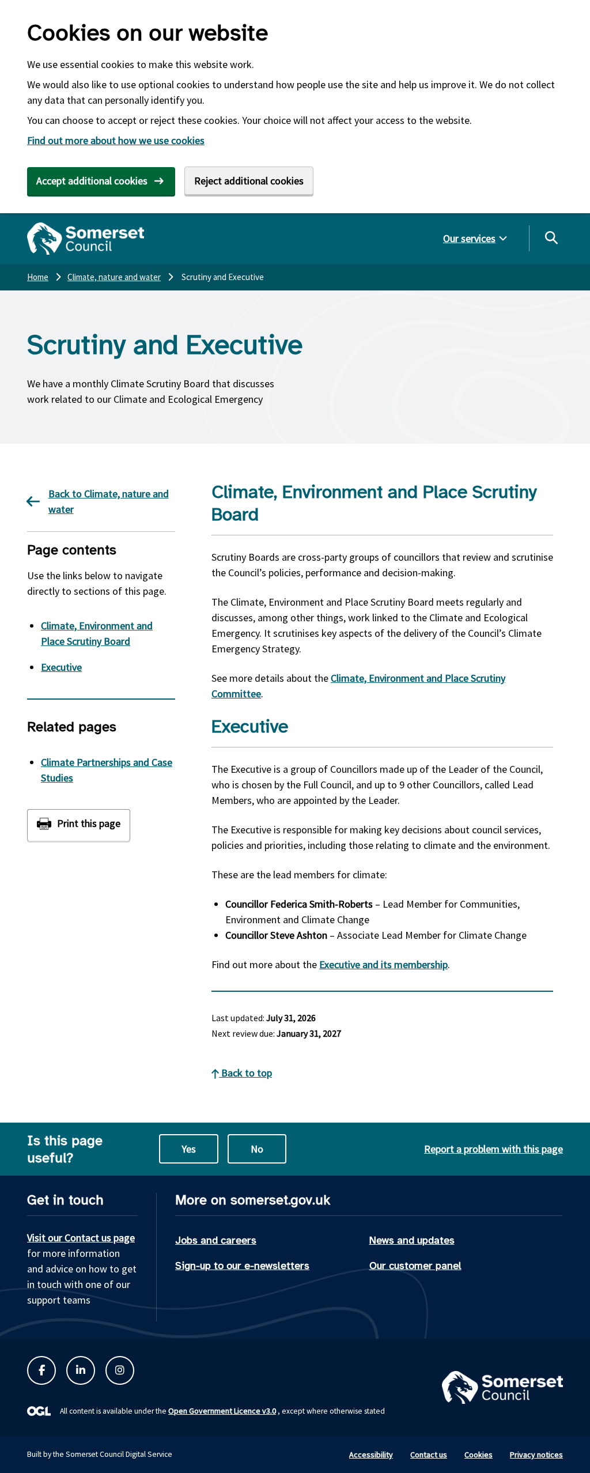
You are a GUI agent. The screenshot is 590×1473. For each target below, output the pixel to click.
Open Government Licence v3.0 (222, 1411)
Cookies (478, 1454)
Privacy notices (536, 1454)
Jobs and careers (215, 1240)
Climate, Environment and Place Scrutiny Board (97, 633)
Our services (469, 238)
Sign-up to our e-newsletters (242, 1265)
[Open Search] (551, 237)
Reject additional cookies (249, 180)
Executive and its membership (383, 964)
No (257, 1148)
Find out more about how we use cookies (116, 140)
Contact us (428, 1454)
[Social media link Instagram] (120, 1370)
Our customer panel (415, 1265)
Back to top (245, 1072)
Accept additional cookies (92, 180)
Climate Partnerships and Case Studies (106, 770)
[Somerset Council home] (85, 238)
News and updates (412, 1240)
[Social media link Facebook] (41, 1370)
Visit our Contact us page (81, 1237)
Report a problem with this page (493, 1148)
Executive (61, 667)
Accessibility (371, 1454)
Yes (188, 1148)
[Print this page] (78, 825)
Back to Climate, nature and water (108, 501)
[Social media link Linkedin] (80, 1370)
